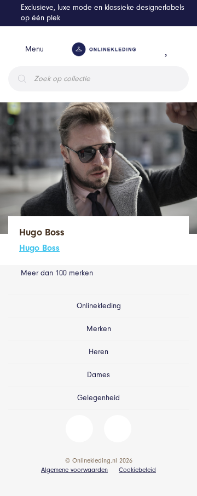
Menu (34, 49)
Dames (98, 374)
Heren (98, 351)
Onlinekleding (99, 305)
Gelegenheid (98, 397)
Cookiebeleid (137, 470)
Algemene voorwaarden (74, 470)
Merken (98, 328)
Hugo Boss (39, 248)
